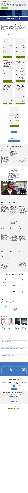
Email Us (17, 408)
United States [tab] (12, 34)
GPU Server (12, 16)
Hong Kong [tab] (17, 32)
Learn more (14, 401)
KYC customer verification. (16, 130)
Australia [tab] (8, 32)
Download (5, 309)
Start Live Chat (11, 408)
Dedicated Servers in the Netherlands (5, 282)
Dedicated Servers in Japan (4, 293)
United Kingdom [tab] (7, 34)
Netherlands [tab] (23, 32)
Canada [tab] (11, 32)
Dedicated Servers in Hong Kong (23, 293)
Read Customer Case (10, 179)
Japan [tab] (20, 32)
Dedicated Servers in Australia (14, 293)
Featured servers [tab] (4, 32)
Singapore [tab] (3, 34)
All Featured (2, 16)
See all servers (14, 132)
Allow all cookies (4, 7)
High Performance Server (7, 16)
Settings (10, 7)
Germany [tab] (14, 32)
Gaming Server (22, 16)
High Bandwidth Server (17, 16)
